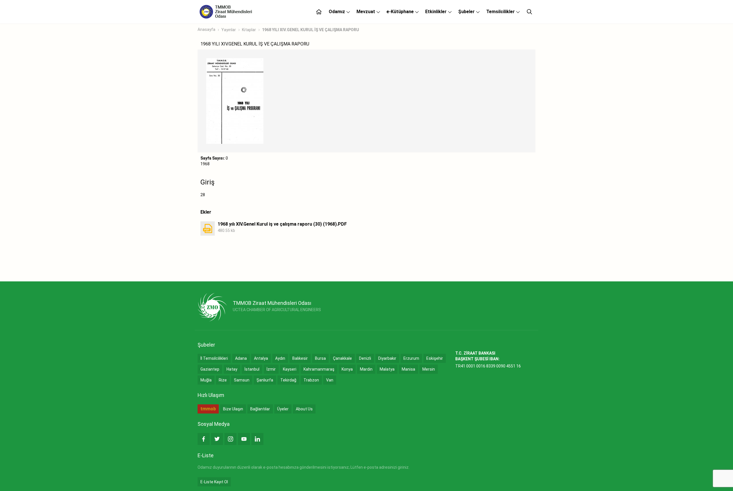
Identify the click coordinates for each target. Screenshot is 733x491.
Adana (241, 358)
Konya (347, 369)
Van (329, 380)
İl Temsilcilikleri (214, 358)
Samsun (241, 380)
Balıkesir (300, 358)
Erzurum (411, 358)
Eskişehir (434, 358)
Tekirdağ (288, 380)
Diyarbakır (387, 358)
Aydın (280, 358)
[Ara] (529, 12)
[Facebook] (204, 439)
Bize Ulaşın (233, 409)
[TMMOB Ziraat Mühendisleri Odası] (212, 307)
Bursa (320, 358)
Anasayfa (206, 29)
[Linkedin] (257, 439)
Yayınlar (228, 29)
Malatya (387, 369)
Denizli (365, 358)
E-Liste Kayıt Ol (214, 482)
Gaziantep (209, 369)
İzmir (271, 369)
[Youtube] (244, 439)
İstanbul (252, 369)
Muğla (206, 380)
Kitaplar (249, 29)
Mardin (366, 369)
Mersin (428, 369)
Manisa (408, 369)
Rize (223, 380)
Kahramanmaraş (319, 369)
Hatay (231, 369)
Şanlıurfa (265, 380)
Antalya (261, 358)
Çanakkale (342, 358)
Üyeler (283, 409)
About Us (304, 409)
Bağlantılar (260, 409)
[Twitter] (217, 439)
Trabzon (311, 380)
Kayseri (289, 369)
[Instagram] (230, 439)
